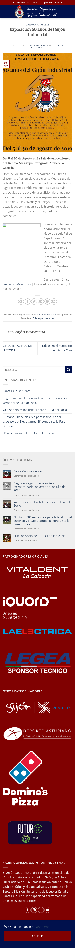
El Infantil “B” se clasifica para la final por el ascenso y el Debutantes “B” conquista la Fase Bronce (34, 421)
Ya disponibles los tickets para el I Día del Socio (35, 410)
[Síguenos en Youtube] (47, 910)
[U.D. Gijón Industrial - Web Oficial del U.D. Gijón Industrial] (38, 11)
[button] (70, 11)
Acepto (38, 936)
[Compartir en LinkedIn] (54, 301)
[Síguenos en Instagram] (34, 910)
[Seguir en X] (41, 910)
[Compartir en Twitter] (34, 301)
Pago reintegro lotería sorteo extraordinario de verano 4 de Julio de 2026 (35, 400)
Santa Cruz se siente (17, 391)
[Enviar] (68, 369)
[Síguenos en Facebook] (28, 910)
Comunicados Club (38, 24)
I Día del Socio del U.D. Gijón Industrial (29, 433)
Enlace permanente (43, 318)
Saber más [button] (42, 927)
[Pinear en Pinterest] (47, 301)
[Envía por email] (41, 301)
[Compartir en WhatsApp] (21, 301)
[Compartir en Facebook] (28, 301)
